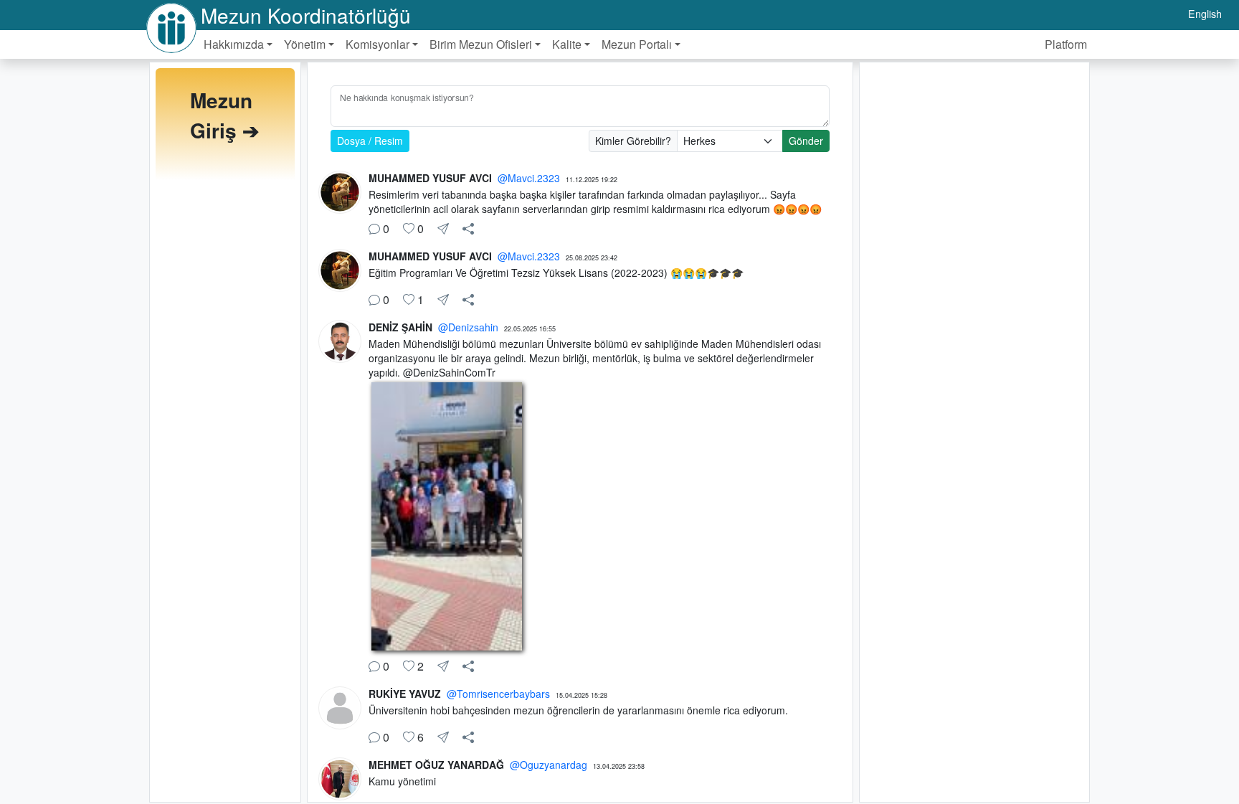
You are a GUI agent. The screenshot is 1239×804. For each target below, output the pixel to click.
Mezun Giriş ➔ (224, 115)
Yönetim (305, 44)
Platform (1066, 44)
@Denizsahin (468, 327)
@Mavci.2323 (529, 178)
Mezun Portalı (637, 44)
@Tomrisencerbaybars (498, 693)
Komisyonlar (377, 44)
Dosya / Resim (370, 140)
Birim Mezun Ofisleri (480, 44)
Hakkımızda (234, 44)
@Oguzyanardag (548, 764)
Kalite (566, 44)
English (1205, 13)
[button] (468, 228)
